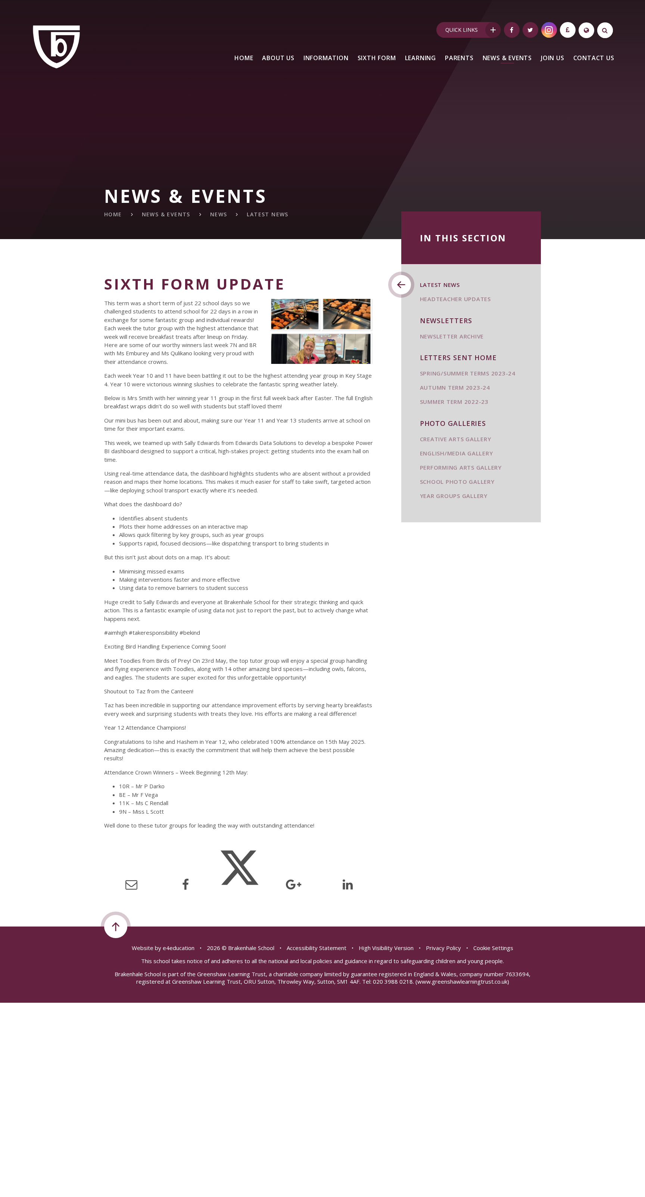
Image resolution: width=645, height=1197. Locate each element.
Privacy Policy (443, 948)
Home (113, 214)
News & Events (166, 214)
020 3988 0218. (393, 981)
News (218, 214)
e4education (178, 948)
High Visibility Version (386, 948)
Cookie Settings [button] (493, 948)
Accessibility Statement (316, 948)
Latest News (267, 214)
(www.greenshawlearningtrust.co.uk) (461, 981)
